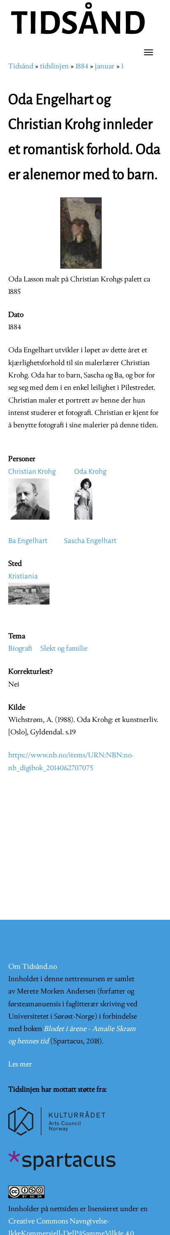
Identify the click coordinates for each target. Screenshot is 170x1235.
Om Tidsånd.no (32, 967)
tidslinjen (54, 66)
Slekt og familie (63, 649)
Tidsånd (20, 66)
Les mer (20, 1065)
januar (105, 66)
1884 (82, 66)
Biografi (20, 649)
